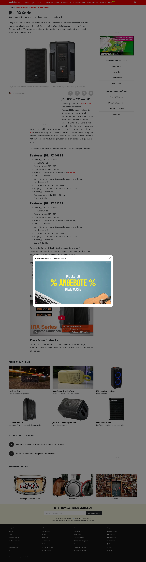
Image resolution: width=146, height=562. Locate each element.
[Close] (110, 258)
